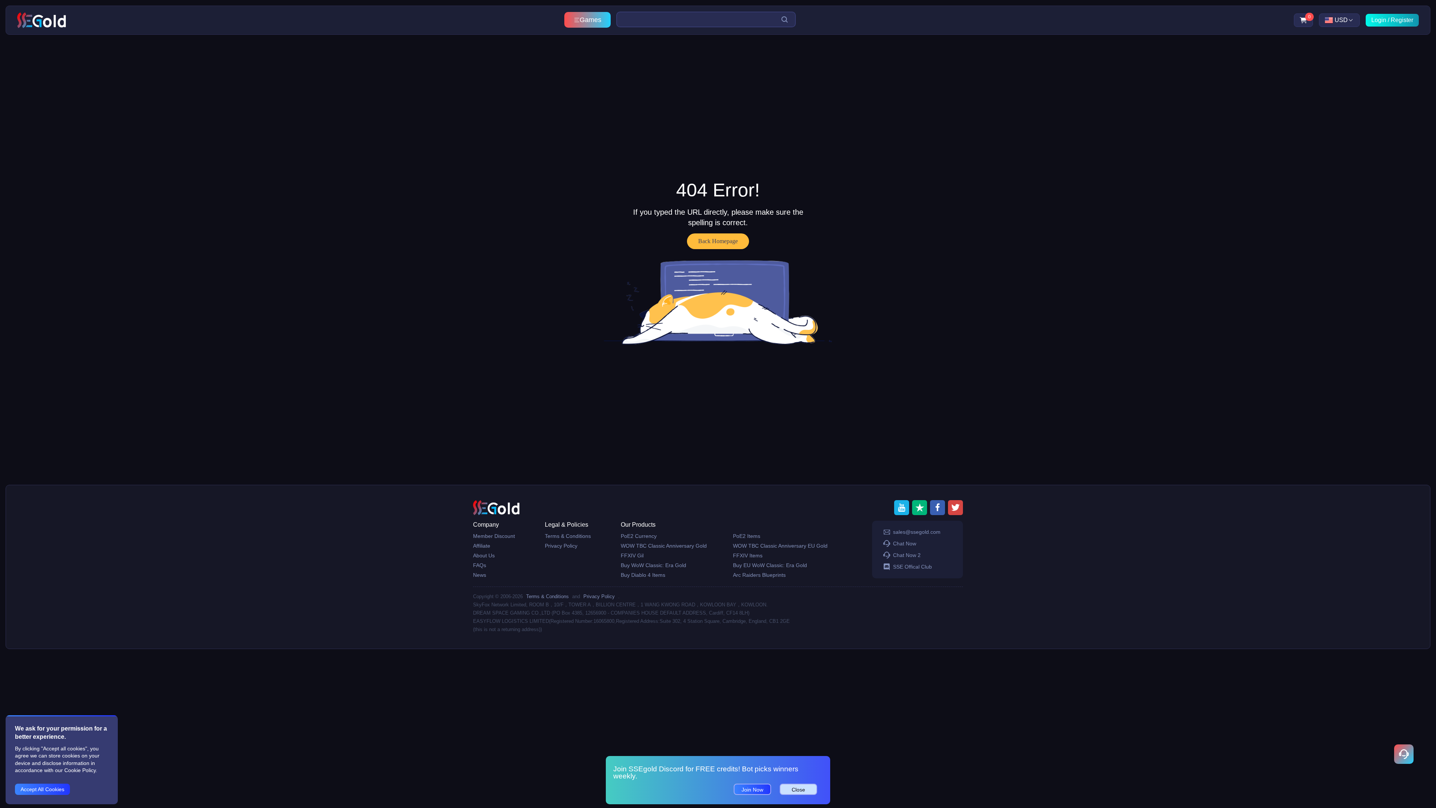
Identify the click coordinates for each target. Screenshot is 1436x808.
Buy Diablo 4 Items (643, 575)
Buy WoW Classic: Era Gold (653, 565)
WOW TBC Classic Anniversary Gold (664, 546)
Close (798, 790)
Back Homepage (718, 241)
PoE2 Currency (639, 536)
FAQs (479, 565)
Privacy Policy (561, 546)
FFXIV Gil (632, 555)
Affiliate (481, 546)
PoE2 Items (746, 536)
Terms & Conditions (568, 536)
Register (1402, 20)
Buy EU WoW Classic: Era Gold (770, 565)
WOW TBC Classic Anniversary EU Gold (780, 546)
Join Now (752, 790)
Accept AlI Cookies (42, 789)
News (479, 575)
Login (1378, 20)
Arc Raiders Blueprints (759, 575)
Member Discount (494, 536)
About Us (484, 555)
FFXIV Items (748, 555)
